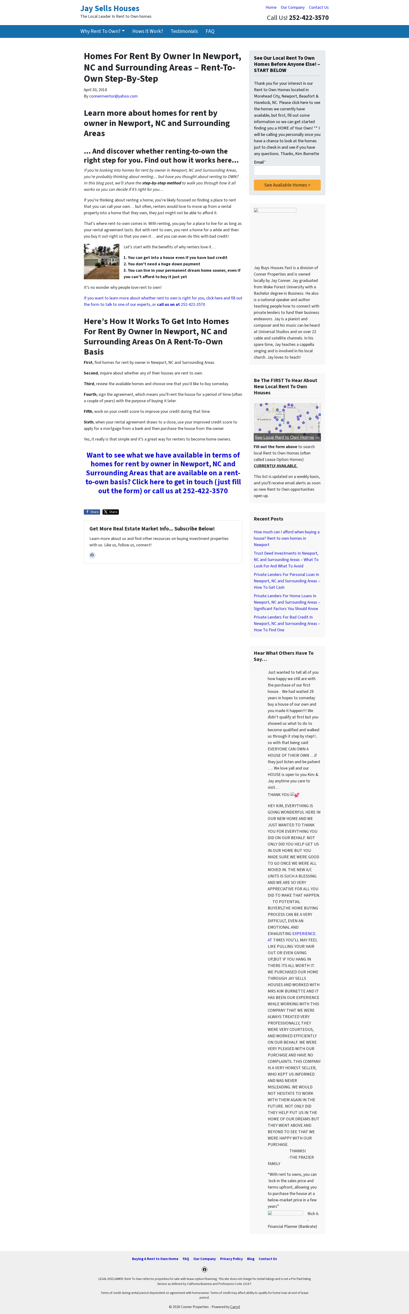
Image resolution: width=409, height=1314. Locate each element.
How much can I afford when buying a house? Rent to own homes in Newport (287, 538)
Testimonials (184, 31)
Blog (250, 1258)
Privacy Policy (231, 1258)
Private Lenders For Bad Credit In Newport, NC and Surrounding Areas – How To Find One (287, 623)
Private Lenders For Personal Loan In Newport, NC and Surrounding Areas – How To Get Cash (287, 581)
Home (271, 7)
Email (260, 162)
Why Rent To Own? (100, 31)
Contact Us (319, 7)
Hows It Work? (147, 31)
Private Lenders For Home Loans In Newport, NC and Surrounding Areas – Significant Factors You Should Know (287, 602)
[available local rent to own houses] (287, 422)
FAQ (210, 31)
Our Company (293, 7)
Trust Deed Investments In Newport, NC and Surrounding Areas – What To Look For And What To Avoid (286, 559)
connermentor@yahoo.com (113, 96)
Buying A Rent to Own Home (155, 1258)
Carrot (235, 1307)
